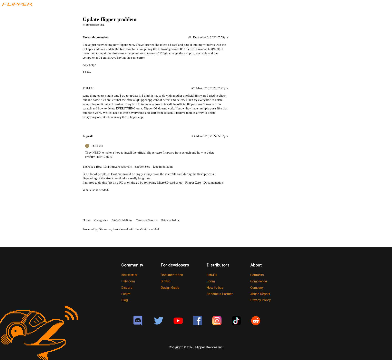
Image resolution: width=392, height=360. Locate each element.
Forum (125, 294)
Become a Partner (220, 294)
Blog (124, 300)
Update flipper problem (110, 19)
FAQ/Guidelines (122, 220)
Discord (126, 288)
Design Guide (170, 288)
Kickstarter (129, 275)
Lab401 (212, 275)
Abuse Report (260, 294)
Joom (211, 281)
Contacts (257, 275)
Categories (101, 220)
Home (86, 220)
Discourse (105, 229)
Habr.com (128, 281)
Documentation (172, 275)
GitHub (165, 281)
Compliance (258, 281)
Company (257, 288)
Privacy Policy (170, 220)
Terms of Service (146, 220)
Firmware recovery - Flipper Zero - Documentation (140, 166)
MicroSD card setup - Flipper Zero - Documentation (190, 182)
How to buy (215, 288)
